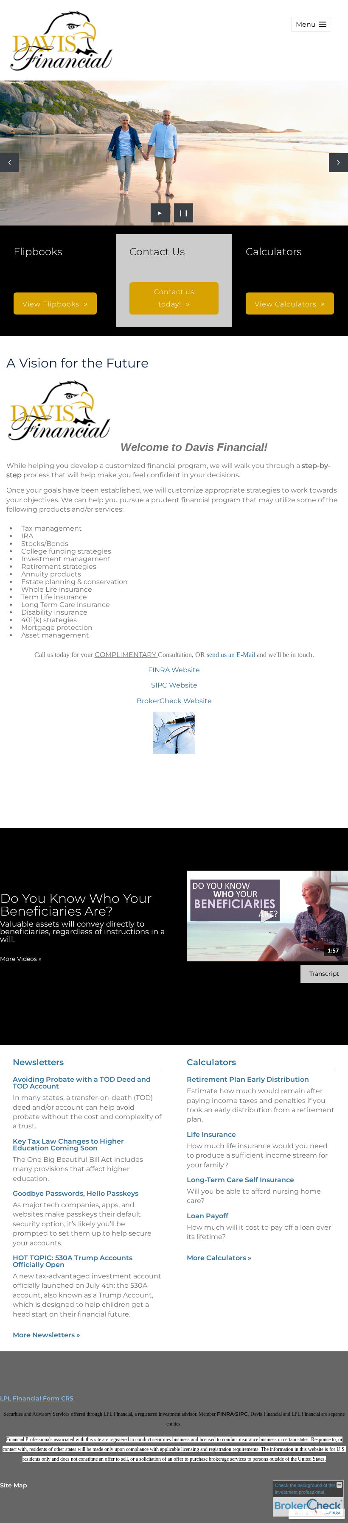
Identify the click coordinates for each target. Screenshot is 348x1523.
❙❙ (183, 213)
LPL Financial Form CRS (36, 1398)
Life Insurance (211, 1134)
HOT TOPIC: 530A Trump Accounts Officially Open (72, 1261)
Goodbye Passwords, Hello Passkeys (75, 1193)
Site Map (13, 1485)
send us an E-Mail (232, 654)
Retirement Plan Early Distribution (248, 1079)
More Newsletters (46, 1335)
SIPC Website (174, 685)
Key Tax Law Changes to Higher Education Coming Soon (68, 1144)
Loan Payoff (207, 1216)
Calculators (211, 1062)
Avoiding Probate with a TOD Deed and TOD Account (82, 1082)
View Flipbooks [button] (50, 304)
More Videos (21, 959)
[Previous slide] (9, 162)
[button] (311, 24)
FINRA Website (174, 670)
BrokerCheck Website (174, 701)
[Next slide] (338, 162)
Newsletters (38, 1062)
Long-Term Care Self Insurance (240, 1180)
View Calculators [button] (286, 304)
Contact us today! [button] (174, 298)
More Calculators (219, 1258)
